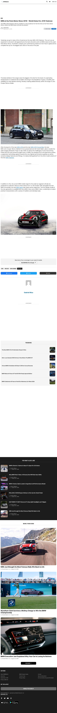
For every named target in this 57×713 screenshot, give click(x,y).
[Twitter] (5, 698)
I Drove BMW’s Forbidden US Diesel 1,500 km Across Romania (17, 365)
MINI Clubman (10, 157)
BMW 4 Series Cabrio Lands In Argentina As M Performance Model (27, 483)
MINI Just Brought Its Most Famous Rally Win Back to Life (24, 511)
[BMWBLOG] (28, 694)
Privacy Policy (22, 677)
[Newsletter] (50, 1)
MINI (2, 18)
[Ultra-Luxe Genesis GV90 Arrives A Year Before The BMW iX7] (52, 355)
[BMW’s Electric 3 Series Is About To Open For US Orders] (4, 465)
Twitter (29, 273)
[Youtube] (8, 698)
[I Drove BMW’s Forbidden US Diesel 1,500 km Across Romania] (52, 363)
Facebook (9, 273)
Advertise (3, 676)
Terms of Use (22, 676)
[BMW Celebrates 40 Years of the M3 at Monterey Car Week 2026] (52, 379)
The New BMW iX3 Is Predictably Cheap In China (14, 350)
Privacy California (4, 679)
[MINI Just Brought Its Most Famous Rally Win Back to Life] (4, 511)
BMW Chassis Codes (23, 674)
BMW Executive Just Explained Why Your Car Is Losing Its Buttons (26, 656)
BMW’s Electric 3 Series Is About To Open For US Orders (24, 465)
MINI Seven (19, 187)
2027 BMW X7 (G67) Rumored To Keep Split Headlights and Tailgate (27, 502)
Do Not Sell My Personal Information (46, 677)
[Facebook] (2, 698)
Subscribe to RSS (4, 677)
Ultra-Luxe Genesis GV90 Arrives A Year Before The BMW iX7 (17, 357)
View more (27, 663)
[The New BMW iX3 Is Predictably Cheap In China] (52, 347)
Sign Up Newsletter (42, 676)
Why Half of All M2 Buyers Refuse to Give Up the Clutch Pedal (26, 493)
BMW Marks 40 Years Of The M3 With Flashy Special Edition (17, 373)
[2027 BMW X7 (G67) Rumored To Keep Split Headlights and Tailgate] (4, 502)
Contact (39, 674)
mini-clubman (13, 268)
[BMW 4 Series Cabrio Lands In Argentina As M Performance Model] (4, 483)
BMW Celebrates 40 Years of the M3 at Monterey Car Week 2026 (18, 381)
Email (48, 273)
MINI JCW (20, 147)
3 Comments (54, 28)
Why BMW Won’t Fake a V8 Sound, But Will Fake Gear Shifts (25, 474)
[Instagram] (11, 698)
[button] (54, 233)
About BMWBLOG (4, 674)
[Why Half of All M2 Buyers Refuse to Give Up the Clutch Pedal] (4, 493)
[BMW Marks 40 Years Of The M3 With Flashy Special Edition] (52, 371)
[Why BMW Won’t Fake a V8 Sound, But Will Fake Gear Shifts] (4, 474)
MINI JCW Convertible (37, 147)
